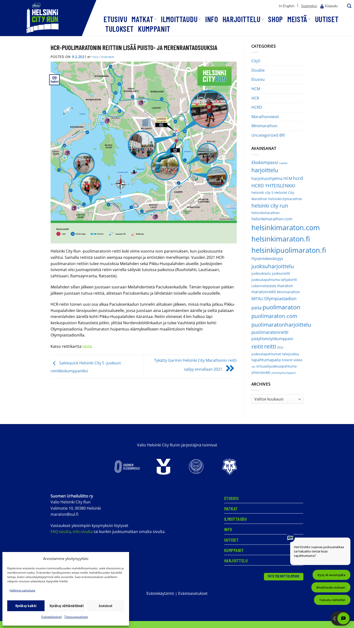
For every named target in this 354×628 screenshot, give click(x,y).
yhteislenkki (260, 372)
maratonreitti (263, 291)
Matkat (142, 19)
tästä (87, 346)
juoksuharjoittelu (272, 266)
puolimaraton (281, 307)
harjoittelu (264, 170)
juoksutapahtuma (265, 279)
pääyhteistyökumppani (272, 338)
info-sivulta (83, 531)
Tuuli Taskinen (103, 57)
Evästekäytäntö (51, 617)
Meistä (297, 19)
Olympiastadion (280, 298)
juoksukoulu (261, 273)
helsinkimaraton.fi (280, 238)
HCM (255, 88)
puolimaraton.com (274, 316)
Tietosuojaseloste (76, 617)
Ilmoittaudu (179, 19)
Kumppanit (154, 28)
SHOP (275, 19)
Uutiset (326, 19)
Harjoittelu (242, 19)
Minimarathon (264, 125)
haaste (283, 163)
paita (256, 308)
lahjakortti (289, 279)
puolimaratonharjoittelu (281, 324)
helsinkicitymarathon (285, 199)
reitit (257, 346)
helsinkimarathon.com (271, 219)
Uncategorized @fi (268, 135)
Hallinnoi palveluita (22, 590)
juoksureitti (281, 273)
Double (258, 70)
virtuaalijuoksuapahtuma (276, 366)
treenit (287, 360)
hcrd (298, 178)
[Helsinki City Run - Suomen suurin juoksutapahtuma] (48, 18)
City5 (255, 60)
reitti (270, 346)
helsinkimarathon (265, 212)
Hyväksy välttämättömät (67, 605)
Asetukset (105, 605)
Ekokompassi (264, 162)
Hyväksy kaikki (26, 605)
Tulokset (119, 28)
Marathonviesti (265, 116)
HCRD (256, 107)
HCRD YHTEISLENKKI (273, 185)
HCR (255, 98)
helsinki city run (269, 205)
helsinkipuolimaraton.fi (288, 250)
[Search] (348, 6)
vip (253, 366)
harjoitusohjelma (266, 178)
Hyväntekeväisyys (267, 258)
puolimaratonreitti (269, 332)
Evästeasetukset (193, 593)
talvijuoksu (290, 354)
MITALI (257, 298)
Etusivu (115, 19)
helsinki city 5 (262, 192)
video (298, 360)
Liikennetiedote (263, 286)
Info (211, 19)
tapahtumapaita (266, 359)
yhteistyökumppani (283, 372)
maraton (285, 285)
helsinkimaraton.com (285, 227)
